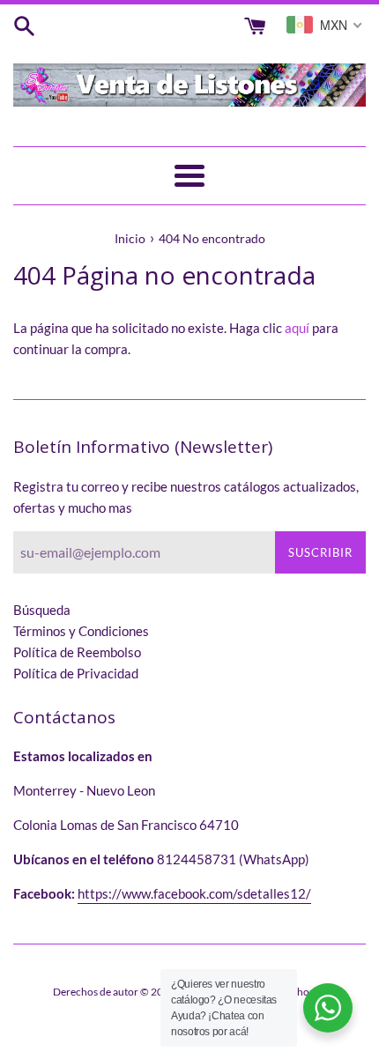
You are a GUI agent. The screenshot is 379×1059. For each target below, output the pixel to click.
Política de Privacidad (75, 673)
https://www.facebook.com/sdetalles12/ (194, 893)
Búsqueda (42, 610)
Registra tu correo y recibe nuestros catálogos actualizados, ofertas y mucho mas (186, 496)
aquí (297, 328)
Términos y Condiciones (81, 631)
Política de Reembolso (77, 652)
